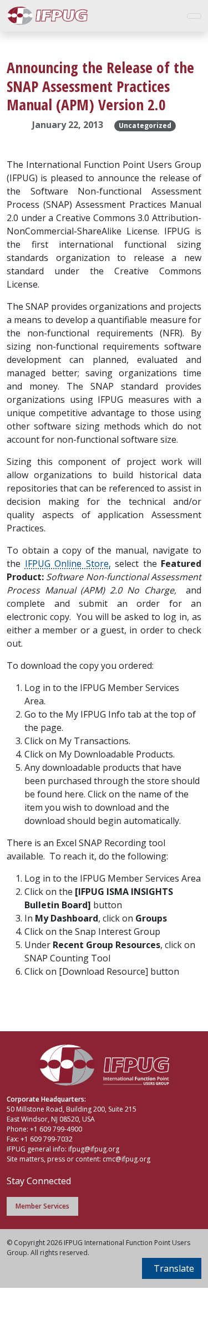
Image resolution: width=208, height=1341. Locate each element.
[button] (171, 1268)
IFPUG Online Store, (68, 563)
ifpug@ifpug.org (93, 1149)
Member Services (42, 1206)
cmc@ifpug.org (126, 1159)
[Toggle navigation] (194, 16)
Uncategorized (145, 125)
